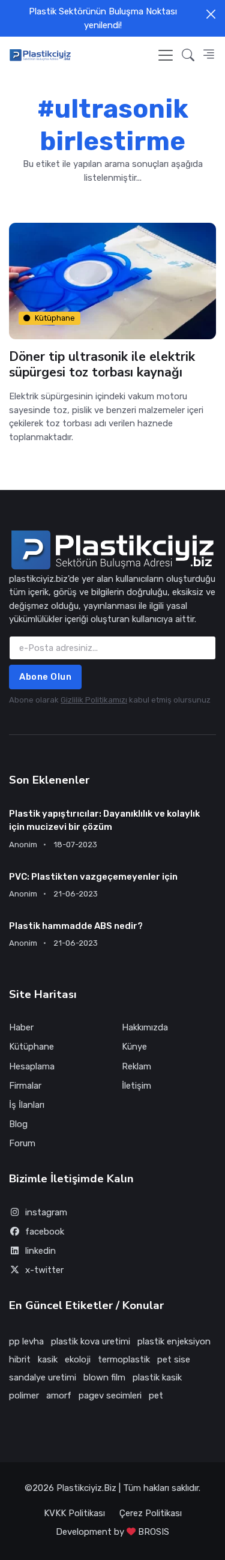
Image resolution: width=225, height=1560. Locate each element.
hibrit (20, 1359)
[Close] (211, 14)
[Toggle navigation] (166, 55)
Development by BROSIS (112, 1531)
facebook (44, 1231)
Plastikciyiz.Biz (86, 1488)
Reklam (136, 1066)
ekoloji (78, 1359)
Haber (21, 1027)
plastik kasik (157, 1377)
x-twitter (44, 1270)
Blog (18, 1124)
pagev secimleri (110, 1395)
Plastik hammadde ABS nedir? (76, 926)
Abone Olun (45, 676)
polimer (24, 1395)
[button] (188, 55)
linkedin (40, 1250)
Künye (134, 1046)
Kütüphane (55, 317)
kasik (48, 1359)
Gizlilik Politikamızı (94, 699)
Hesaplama (32, 1066)
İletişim (136, 1085)
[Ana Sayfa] (40, 55)
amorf (58, 1395)
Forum (22, 1143)
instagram (46, 1212)
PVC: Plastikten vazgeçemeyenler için (93, 876)
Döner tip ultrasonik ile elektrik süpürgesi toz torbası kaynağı (102, 364)
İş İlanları (26, 1104)
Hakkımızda (145, 1027)
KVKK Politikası (74, 1513)
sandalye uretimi (42, 1377)
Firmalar (25, 1085)
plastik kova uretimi (90, 1341)
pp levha (26, 1341)
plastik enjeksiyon (174, 1341)
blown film (104, 1377)
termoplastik (124, 1359)
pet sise (173, 1359)
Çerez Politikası (150, 1513)
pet (156, 1395)
